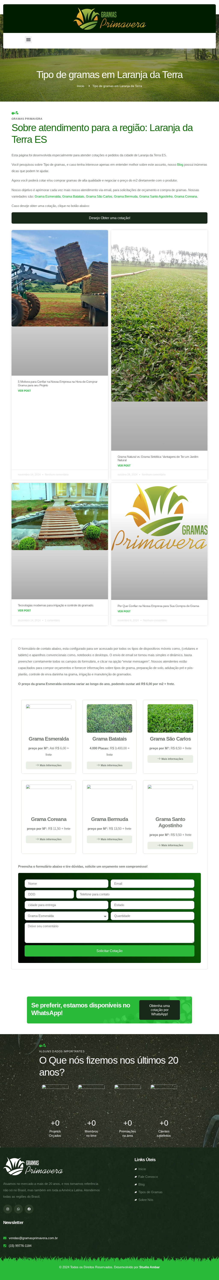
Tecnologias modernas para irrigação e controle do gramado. (56, 605)
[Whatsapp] (18, 1209)
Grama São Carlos (99, 196)
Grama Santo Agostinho (156, 196)
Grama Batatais (73, 196)
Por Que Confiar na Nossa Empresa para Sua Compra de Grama (158, 606)
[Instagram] (7, 1209)
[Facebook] (29, 1209)
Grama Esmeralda (48, 196)
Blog (180, 164)
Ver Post (24, 390)
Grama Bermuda (126, 196)
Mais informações (112, 765)
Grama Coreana (185, 196)
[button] (28, 39)
